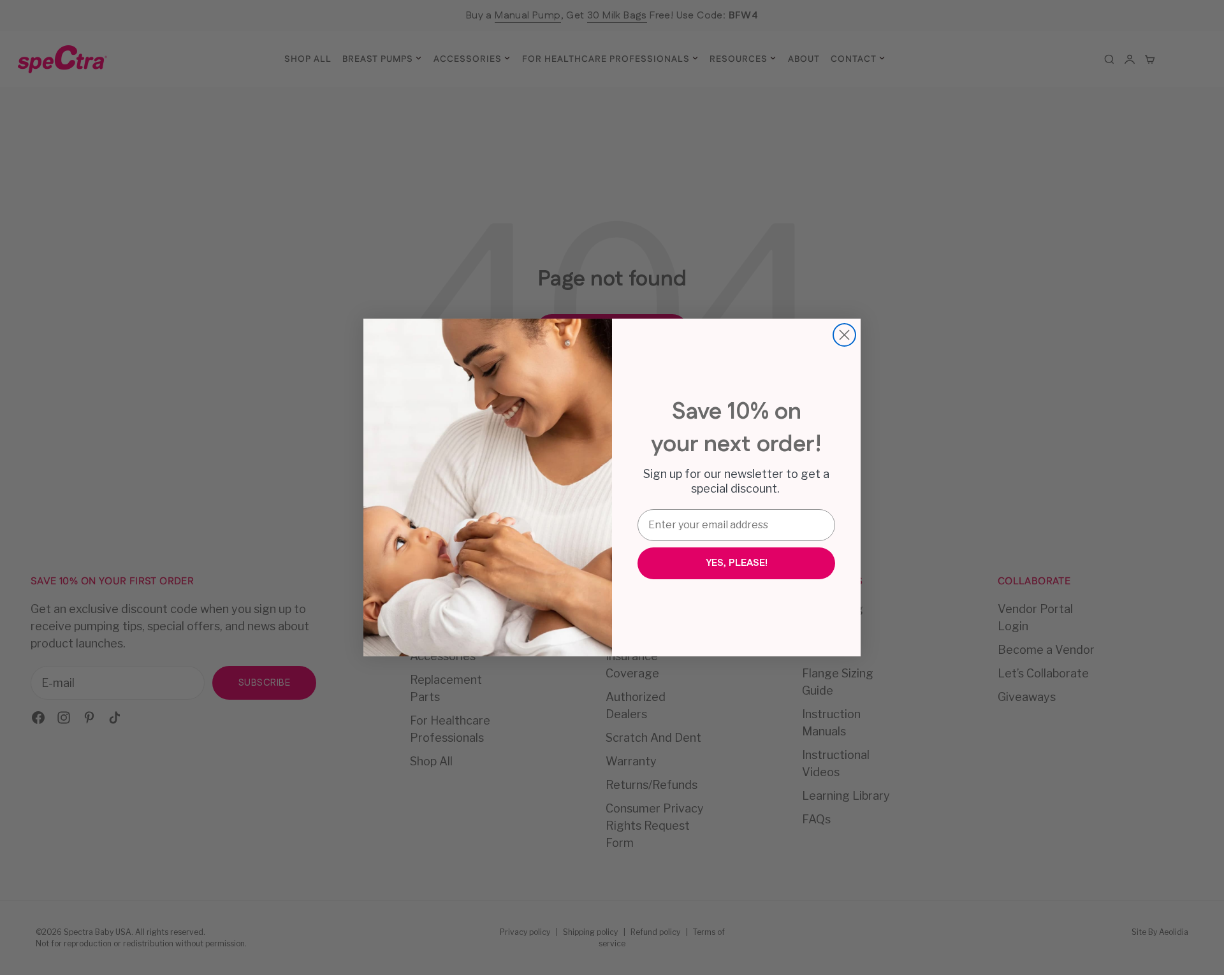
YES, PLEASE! (737, 563)
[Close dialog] (844, 335)
